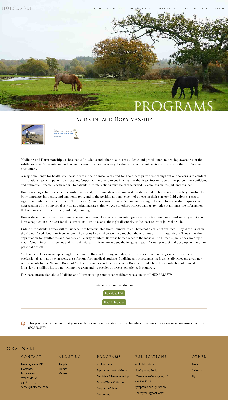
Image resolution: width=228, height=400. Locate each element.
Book (146, 370)
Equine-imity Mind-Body (112, 370)
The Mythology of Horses (149, 393)
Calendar (197, 370)
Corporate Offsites (108, 388)
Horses (63, 369)
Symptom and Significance (151, 387)
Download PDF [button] (114, 293)
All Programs (104, 364)
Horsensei (18, 349)
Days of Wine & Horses (110, 382)
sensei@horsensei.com (126, 274)
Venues (63, 373)
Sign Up (196, 376)
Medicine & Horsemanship (113, 376)
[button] (101, 8)
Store (195, 364)
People (63, 364)
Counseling (103, 394)
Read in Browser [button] (114, 302)
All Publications (144, 364)
